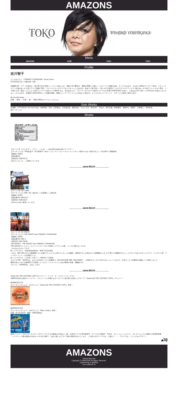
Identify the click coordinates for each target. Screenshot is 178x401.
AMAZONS (89, 5)
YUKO (108, 61)
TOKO (147, 61)
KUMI (69, 61)
